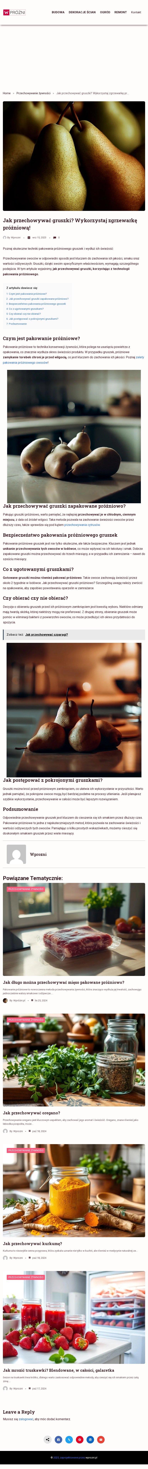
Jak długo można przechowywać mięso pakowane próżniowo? (63, 982)
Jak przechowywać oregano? (31, 1112)
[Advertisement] (74, 56)
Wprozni (15, 237)
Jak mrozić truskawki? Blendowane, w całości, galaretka (58, 1370)
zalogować (26, 1419)
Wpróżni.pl (19, 1000)
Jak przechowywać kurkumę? (32, 1243)
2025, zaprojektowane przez (69, 1457)
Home (7, 93)
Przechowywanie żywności (33, 93)
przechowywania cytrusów (82, 525)
